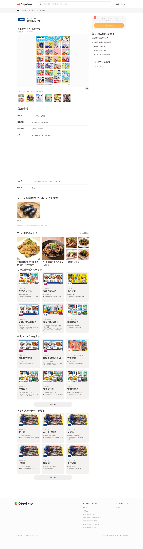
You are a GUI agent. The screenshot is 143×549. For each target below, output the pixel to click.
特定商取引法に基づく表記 (90, 521)
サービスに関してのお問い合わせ (92, 524)
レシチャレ (119, 511)
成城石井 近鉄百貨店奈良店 (101, 42)
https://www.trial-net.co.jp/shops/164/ (46, 181)
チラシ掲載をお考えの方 (89, 527)
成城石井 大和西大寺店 (100, 38)
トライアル (31, 18)
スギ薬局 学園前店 (98, 46)
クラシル (118, 508)
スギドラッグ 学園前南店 (101, 55)
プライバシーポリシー (89, 514)
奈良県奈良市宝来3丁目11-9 (42, 135)
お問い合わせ (121, 4)
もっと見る (84, 233)
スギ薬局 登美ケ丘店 (99, 50)
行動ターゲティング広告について (92, 517)
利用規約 (85, 511)
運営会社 (85, 508)
